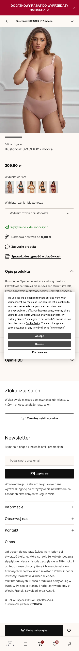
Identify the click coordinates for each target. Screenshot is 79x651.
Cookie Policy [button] (33, 323)
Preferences (39, 352)
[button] (74, 8)
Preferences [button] (57, 327)
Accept (39, 336)
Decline (39, 344)
